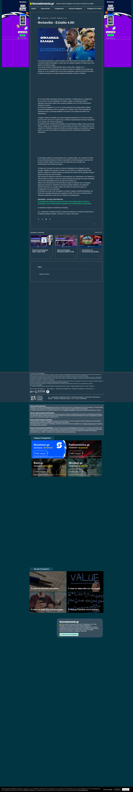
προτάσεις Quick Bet (68, 410)
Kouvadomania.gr (49, 407)
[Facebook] (47, 391)
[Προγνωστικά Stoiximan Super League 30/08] (41, 241)
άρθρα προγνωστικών (90, 423)
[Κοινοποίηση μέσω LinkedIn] (46, 219)
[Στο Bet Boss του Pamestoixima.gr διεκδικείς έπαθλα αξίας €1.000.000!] (91, 241)
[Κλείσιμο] (131, 789)
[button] (75, 8)
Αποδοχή (125, 789)
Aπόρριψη (117, 789)
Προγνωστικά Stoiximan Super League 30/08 (40, 250)
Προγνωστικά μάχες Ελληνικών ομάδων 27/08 (65, 250)
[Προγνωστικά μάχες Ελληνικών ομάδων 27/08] (66, 241)
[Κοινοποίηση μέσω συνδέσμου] (50, 219)
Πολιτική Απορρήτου (83, 790)
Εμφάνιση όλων (98, 232)
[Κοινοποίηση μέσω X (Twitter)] (42, 219)
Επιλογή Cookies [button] (108, 789)
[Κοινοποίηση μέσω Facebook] (38, 219)
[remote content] (66, 86)
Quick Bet (49, 421)
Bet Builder (72, 428)
